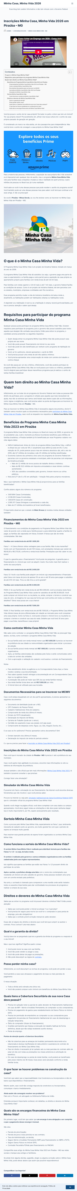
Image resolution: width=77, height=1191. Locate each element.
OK (70, 1187)
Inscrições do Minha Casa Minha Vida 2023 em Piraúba (24, 90)
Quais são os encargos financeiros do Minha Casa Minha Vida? (26, 108)
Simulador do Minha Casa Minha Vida (19, 92)
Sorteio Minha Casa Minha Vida (16, 94)
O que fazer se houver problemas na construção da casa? (25, 106)
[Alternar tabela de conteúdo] (69, 72)
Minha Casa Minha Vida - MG (37, 31)
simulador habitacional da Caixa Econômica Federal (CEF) (51, 798)
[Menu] (72, 3)
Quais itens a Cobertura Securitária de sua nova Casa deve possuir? (28, 104)
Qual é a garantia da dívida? (17, 100)
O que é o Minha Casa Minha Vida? (17, 75)
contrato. (38, 957)
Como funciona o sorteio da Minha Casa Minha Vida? (24, 96)
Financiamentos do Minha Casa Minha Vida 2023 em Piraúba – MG (28, 84)
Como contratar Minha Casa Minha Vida (20, 86)
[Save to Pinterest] (47, 1175)
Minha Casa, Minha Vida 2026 (22, 3)
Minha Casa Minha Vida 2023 (58, 771)
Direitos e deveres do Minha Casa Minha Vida (21, 98)
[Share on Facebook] (12, 1175)
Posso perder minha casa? (16, 102)
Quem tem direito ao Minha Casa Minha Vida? (21, 80)
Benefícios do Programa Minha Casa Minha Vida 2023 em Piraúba (27, 82)
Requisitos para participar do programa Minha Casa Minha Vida (27, 77)
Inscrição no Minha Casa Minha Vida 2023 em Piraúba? (49, 743)
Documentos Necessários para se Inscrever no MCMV (24, 88)
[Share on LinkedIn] (65, 1175)
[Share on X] (30, 1175)
